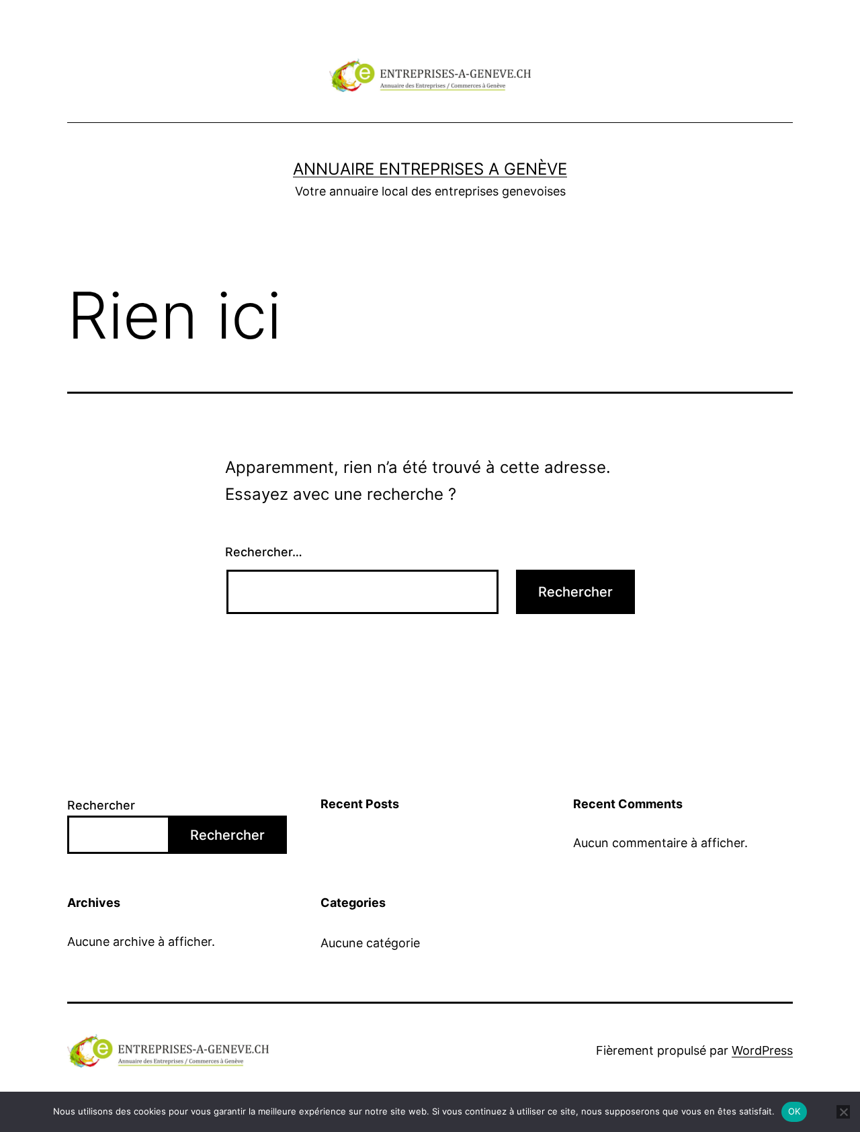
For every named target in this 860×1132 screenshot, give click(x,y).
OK (794, 1111)
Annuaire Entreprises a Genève (430, 169)
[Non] (843, 1112)
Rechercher (101, 805)
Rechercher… (263, 552)
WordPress (762, 1050)
